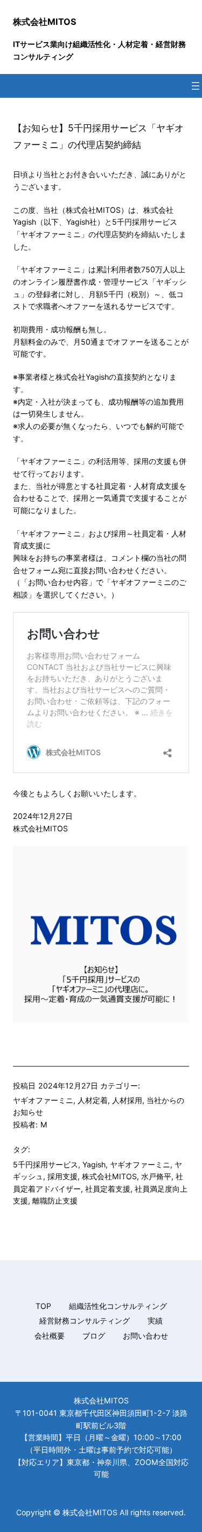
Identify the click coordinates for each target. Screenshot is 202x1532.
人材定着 (93, 1100)
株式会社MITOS (44, 21)
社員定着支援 (107, 1188)
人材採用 (127, 1100)
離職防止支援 (55, 1200)
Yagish (94, 1164)
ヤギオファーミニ (43, 1100)
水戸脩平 (156, 1176)
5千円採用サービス (45, 1164)
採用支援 (62, 1176)
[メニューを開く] (195, 85)
